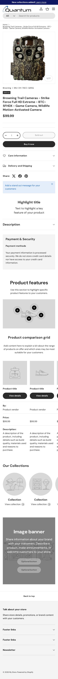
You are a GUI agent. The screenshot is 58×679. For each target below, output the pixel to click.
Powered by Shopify (25, 672)
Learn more (41, 2)
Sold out (39, 135)
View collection (13, 504)
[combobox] (29, 16)
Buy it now (29, 144)
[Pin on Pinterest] (26, 176)
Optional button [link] (29, 561)
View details (15, 395)
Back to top (29, 596)
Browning (7, 88)
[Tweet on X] (14, 176)
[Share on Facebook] (20, 176)
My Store (12, 672)
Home (5, 24)
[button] (47, 9)
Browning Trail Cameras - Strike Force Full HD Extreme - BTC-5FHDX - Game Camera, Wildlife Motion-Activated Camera (27, 27)
